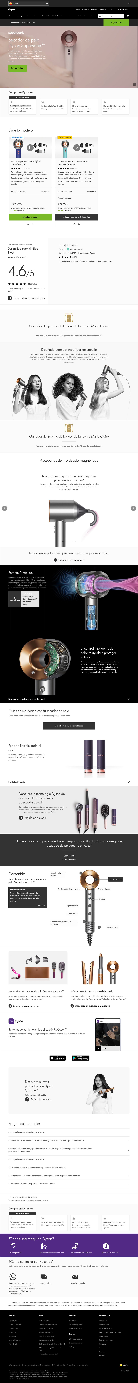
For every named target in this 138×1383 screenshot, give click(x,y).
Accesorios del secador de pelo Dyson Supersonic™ (36, 991)
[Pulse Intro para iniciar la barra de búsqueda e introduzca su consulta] (111, 16)
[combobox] (28, 3)
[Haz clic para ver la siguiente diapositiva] (133, 508)
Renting (71, 1347)
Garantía (94, 9)
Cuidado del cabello (42, 16)
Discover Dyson (104, 1325)
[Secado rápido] (89, 913)
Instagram (102, 1348)
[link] (26, 298)
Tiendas (77, 9)
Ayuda (91, 16)
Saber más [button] (20, 211)
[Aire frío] (92, 899)
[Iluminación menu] (87, 16)
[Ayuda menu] (94, 16)
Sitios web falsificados (46, 1332)
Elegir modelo (116, 23)
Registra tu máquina (75, 1328)
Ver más (30, 224)
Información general (75, 1339)
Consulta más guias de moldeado (69, 726)
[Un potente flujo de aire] (80, 873)
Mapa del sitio (13, 1344)
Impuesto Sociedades (82, 1365)
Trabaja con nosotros (106, 1340)
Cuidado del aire (58, 16)
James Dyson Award (105, 1328)
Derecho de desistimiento (47, 1336)
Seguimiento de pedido (46, 1340)
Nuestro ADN (103, 1321)
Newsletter (103, 9)
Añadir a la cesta (30, 217)
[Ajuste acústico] (89, 905)
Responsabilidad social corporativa (110, 1332)
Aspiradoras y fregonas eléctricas (20, 16)
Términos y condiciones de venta (30, 1365)
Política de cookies (45, 1365)
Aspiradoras (13, 1321)
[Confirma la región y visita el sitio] (129, 3)
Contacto (112, 9)
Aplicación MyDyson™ (76, 1325)
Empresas (85, 9)
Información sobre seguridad (48, 1354)
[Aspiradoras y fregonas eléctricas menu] (33, 16)
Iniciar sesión (73, 1321)
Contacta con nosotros (46, 1328)
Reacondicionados (14, 1340)
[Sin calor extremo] (96, 879)
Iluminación (82, 16)
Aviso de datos (71, 1365)
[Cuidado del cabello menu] (51, 16)
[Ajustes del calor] (92, 889)
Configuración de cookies (58, 1365)
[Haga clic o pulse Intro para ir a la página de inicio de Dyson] (12, 9)
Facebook (102, 1356)
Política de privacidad (14, 1365)
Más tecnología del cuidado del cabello (92, 991)
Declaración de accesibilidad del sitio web (52, 1344)
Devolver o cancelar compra (48, 1325)
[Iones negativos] (99, 927)
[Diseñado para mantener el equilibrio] (84, 921)
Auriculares (71, 16)
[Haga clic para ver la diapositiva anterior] (4, 508)
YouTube (102, 1352)
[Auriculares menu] (76, 16)
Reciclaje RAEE (103, 1336)
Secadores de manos (75, 1343)
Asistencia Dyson (44, 1321)
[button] (134, 84)
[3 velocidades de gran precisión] (86, 889)
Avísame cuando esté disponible (76, 217)
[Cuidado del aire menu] (66, 16)
